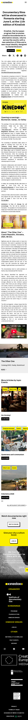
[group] (9, 569)
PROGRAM (14, 611)
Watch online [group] (14, 524)
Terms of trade (14, 709)
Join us (14, 627)
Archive (14, 643)
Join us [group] (13, 541)
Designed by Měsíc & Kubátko (14, 713)
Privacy (14, 706)
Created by (10, 716)
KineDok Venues (14, 617)
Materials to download (14, 637)
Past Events (14, 640)
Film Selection (14, 614)
